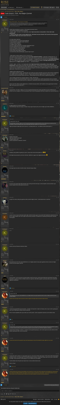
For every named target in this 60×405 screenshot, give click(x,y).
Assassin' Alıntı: (12, 293)
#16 (58, 306)
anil (5, 276)
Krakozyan (3, 15)
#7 (58, 166)
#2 (58, 87)
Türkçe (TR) (4, 399)
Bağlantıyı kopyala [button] (15, 15)
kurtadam (5, 213)
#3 (58, 103)
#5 (58, 134)
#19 (58, 353)
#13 (58, 259)
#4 (58, 119)
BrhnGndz (5, 135)
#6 (58, 150)
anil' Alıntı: (12, 324)
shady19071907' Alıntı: (14, 121)
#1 (58, 19)
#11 (58, 228)
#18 (58, 338)
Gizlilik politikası (47, 399)
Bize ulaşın (35, 399)
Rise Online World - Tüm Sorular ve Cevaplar (19, 21)
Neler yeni (12, 7)
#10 (58, 213)
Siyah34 (4, 166)
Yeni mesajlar (4, 9)
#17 (58, 322)
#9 (58, 197)
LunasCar (5, 103)
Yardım (52, 399)
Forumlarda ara (11, 9)
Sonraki (5, 17)
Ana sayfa (55, 399)
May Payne (4, 291)
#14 (58, 275)
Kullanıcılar (20, 7)
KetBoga (5, 197)
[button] (15, 7)
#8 (58, 181)
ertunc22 (5, 182)
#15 (58, 291)
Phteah (4, 150)
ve (13, 366)
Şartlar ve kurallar (41, 399)
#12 (58, 244)
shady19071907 (4, 88)
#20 (58, 369)
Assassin (5, 260)
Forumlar (5, 7)
